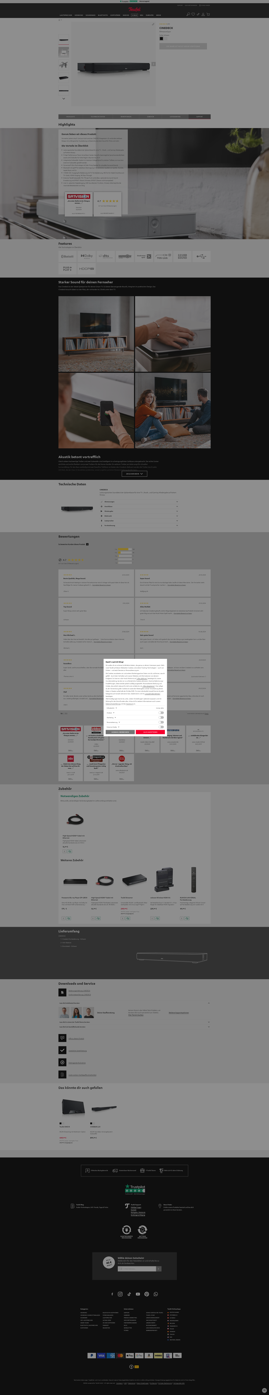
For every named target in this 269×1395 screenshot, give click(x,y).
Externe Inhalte (112, 727)
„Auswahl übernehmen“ (152, 694)
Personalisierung (112, 722)
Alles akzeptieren (150, 732)
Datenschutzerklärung (113, 704)
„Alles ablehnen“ (142, 678)
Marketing (110, 717)
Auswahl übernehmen (120, 732)
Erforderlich (110, 708)
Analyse (109, 713)
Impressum (129, 704)
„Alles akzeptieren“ (148, 686)
